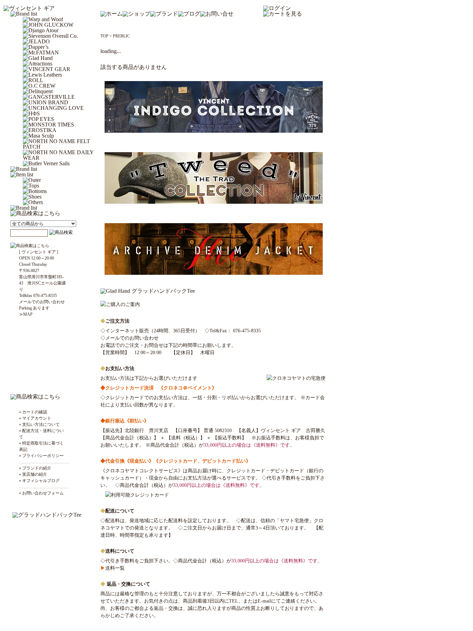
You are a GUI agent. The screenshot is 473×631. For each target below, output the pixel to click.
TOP (104, 36)
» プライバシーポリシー (41, 455)
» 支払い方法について (39, 424)
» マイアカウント (35, 418)
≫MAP (26, 314)
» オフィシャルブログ (39, 480)
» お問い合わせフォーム (41, 493)
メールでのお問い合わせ (132, 338)
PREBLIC (121, 36)
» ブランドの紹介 (35, 468)
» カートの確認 (33, 412)
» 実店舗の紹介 (33, 474)
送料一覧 (112, 568)
